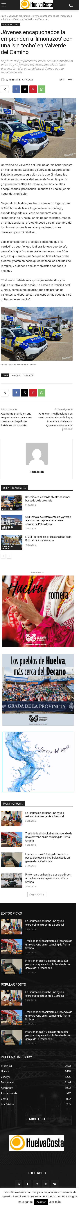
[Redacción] (3, 80)
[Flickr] (36, 1184)
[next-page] (9, 556)
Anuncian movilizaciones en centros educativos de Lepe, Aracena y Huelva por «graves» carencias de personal (55, 421)
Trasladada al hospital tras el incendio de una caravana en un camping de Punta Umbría (48, 837)
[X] (24, 89)
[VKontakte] (54, 1184)
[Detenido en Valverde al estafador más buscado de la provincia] (11, 502)
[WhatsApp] (41, 89)
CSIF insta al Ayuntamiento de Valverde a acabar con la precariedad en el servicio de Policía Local (48, 520)
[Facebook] (16, 89)
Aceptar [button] (41, 1201)
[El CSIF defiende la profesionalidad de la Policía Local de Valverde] (11, 542)
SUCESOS (28, 375)
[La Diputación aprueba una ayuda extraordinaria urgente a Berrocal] (11, 818)
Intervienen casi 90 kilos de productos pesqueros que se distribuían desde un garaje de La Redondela (47, 858)
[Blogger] (18, 1184)
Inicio (3, 15)
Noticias (16, 375)
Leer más (55, 1202)
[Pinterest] (33, 89)
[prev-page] (3, 556)
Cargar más (35, 894)
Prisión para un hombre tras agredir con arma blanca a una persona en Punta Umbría (48, 878)
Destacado (7, 509)
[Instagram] (45, 1184)
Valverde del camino (19, 15)
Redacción (14, 79)
